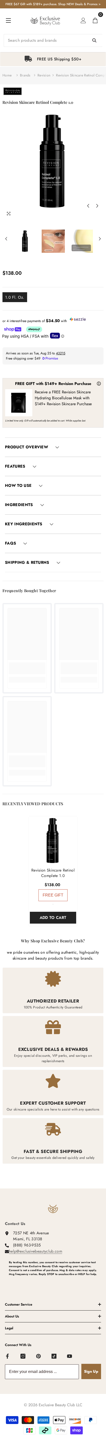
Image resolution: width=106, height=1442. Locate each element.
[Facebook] (8, 1356)
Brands (25, 75)
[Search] (53, 40)
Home (7, 75)
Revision (43, 75)
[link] (27, 668)
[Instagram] (23, 1356)
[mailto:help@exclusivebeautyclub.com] (55, 1282)
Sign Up (91, 1371)
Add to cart (53, 917)
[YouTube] (70, 1356)
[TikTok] (54, 1356)
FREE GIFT (53, 895)
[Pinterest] (39, 1356)
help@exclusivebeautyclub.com (35, 1251)
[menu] (8, 20)
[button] (88, 206)
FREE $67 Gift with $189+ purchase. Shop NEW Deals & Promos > (53, 4)
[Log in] (83, 20)
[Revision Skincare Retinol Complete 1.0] (53, 840)
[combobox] (53, 40)
